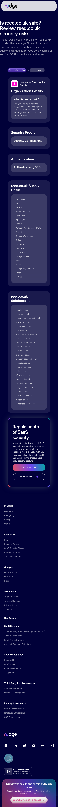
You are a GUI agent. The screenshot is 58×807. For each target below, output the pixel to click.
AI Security (9, 672)
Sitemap (8, 609)
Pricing (7, 519)
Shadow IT (9, 660)
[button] (49, 6)
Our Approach (10, 572)
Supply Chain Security (14, 688)
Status (7, 524)
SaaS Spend (10, 664)
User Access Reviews (14, 708)
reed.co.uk (37, 70)
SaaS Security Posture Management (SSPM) (24, 631)
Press (6, 581)
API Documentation (13, 556)
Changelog (9, 515)
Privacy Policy (10, 605)
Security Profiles (11, 544)
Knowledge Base (12, 552)
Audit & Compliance (13, 635)
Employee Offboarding (14, 713)
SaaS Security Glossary (15, 548)
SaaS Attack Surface (14, 640)
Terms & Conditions (13, 601)
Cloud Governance (12, 668)
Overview (8, 511)
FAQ (6, 540)
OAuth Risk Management (15, 693)
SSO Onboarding (12, 717)
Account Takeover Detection (17, 644)
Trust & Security (11, 597)
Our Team (8, 576)
